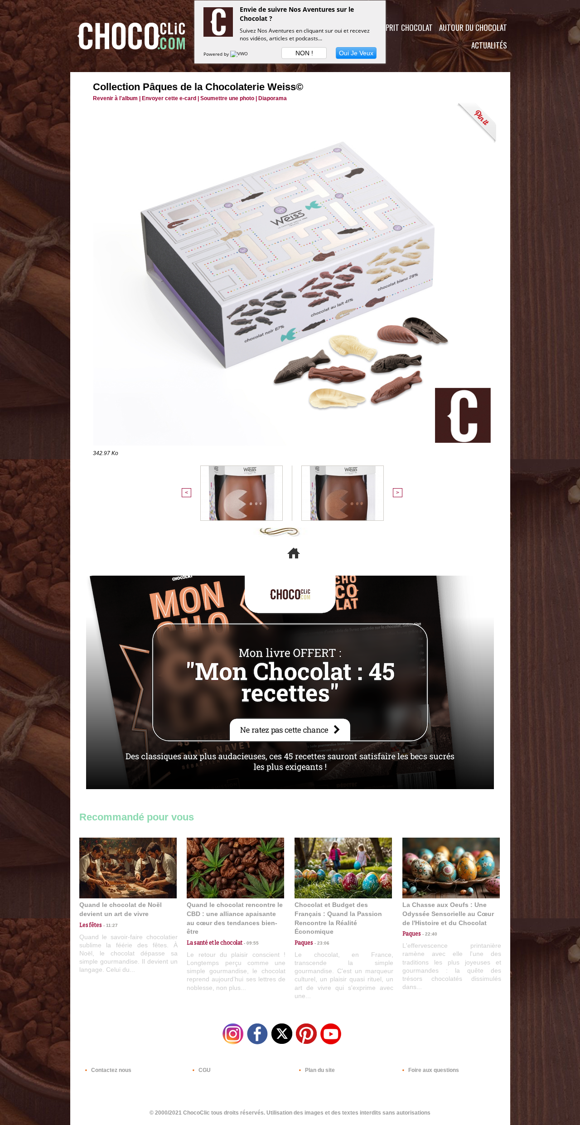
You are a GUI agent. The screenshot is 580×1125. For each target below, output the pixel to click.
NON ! (304, 53)
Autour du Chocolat (473, 27)
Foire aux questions (433, 1070)
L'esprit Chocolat (403, 27)
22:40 (429, 933)
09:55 (250, 943)
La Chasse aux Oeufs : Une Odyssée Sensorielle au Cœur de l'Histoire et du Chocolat (448, 913)
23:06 (321, 943)
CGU (204, 1070)
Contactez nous (110, 1070)
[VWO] (239, 54)
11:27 (110, 925)
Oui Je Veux (356, 53)
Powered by (216, 54)
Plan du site (319, 1070)
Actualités (489, 45)
